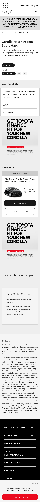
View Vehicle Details (20, 211)
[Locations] (10, 12)
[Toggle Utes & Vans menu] (32, 443)
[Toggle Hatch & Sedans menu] (32, 428)
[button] (10, 112)
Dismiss (33, 483)
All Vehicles (8, 65)
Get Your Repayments (20, 497)
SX (19, 74)
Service (9, 470)
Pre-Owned (12, 462)
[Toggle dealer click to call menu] (4, 12)
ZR (25, 74)
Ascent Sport (8, 74)
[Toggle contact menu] (32, 462)
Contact (10, 478)
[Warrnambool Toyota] (5, 5)
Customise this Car (20, 203)
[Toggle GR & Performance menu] (32, 453)
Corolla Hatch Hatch (15, 32)
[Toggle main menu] (35, 12)
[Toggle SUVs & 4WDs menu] (32, 435)
